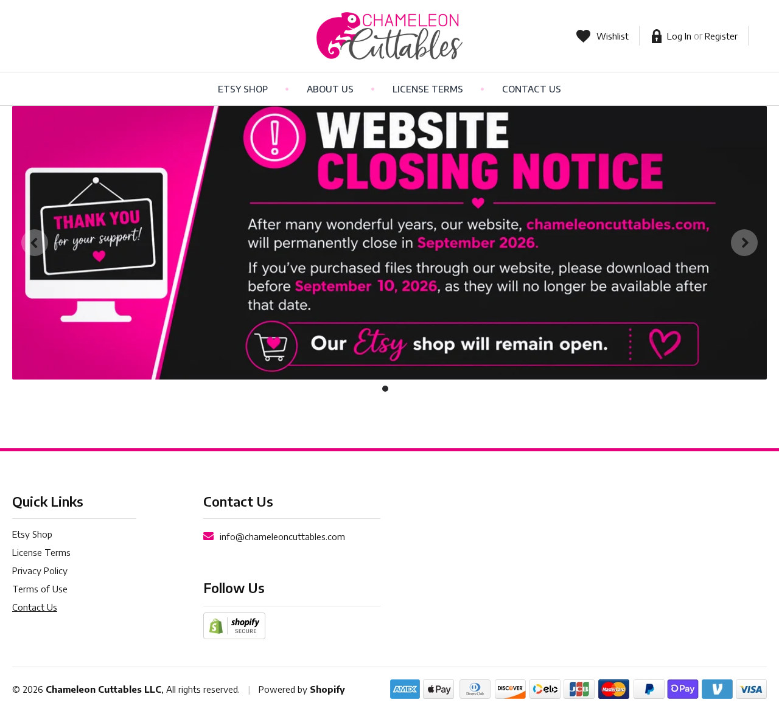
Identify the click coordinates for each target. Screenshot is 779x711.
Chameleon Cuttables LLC (103, 689)
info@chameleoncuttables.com (282, 536)
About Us (330, 88)
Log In (679, 35)
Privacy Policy (40, 570)
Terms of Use (40, 588)
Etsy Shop (243, 88)
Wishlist (612, 35)
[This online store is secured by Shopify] (234, 624)
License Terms (428, 88)
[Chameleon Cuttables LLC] (389, 36)
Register (721, 35)
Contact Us (531, 88)
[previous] (34, 242)
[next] (744, 242)
